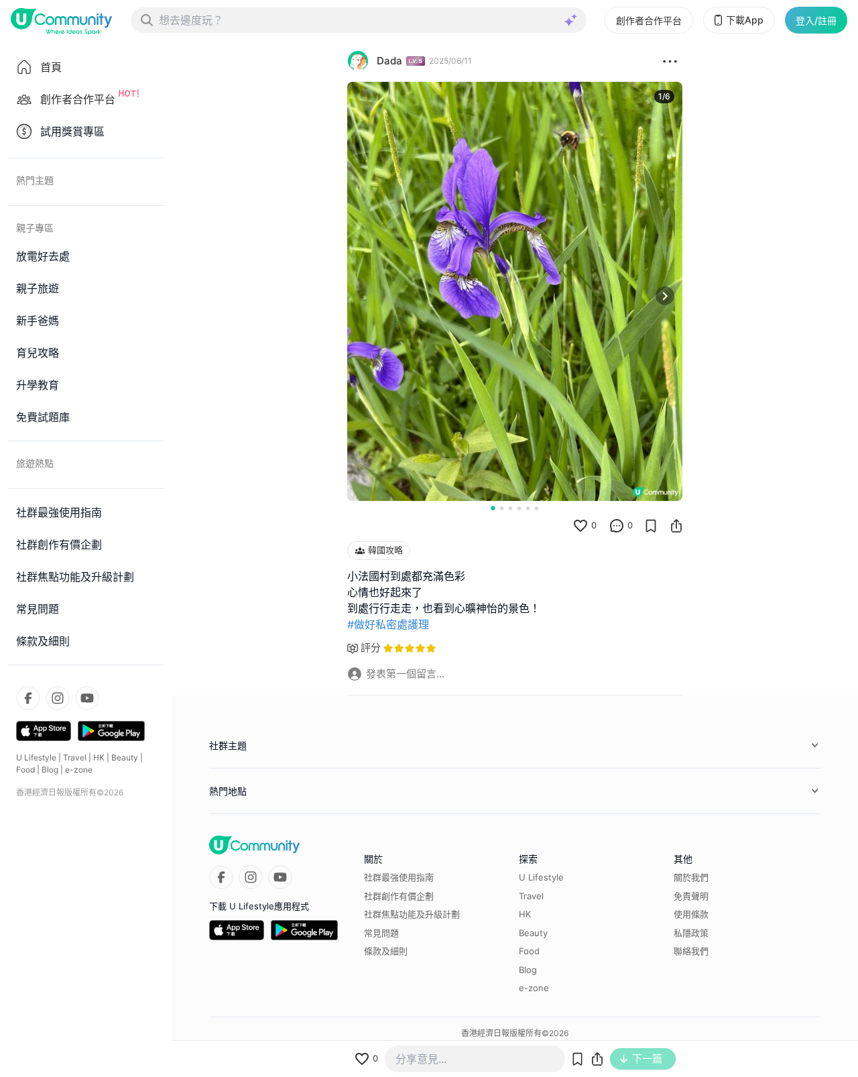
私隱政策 (691, 932)
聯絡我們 (691, 951)
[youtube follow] (87, 698)
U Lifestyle (36, 757)
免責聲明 (691, 896)
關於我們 (691, 877)
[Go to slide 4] (519, 508)
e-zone (79, 769)
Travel (74, 757)
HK (99, 757)
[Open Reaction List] (670, 61)
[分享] (676, 526)
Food (25, 769)
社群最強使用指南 (399, 877)
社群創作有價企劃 (399, 896)
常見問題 (381, 932)
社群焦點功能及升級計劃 (412, 914)
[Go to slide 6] (536, 508)
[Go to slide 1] (493, 508)
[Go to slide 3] (510, 508)
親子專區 (35, 227)
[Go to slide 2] (501, 508)
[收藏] (651, 526)
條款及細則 (386, 951)
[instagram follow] (58, 698)
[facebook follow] (28, 698)
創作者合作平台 (649, 20)
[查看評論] (617, 526)
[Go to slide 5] (528, 508)
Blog (50, 769)
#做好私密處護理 (388, 624)
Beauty (124, 757)
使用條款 (691, 914)
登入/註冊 (816, 20)
